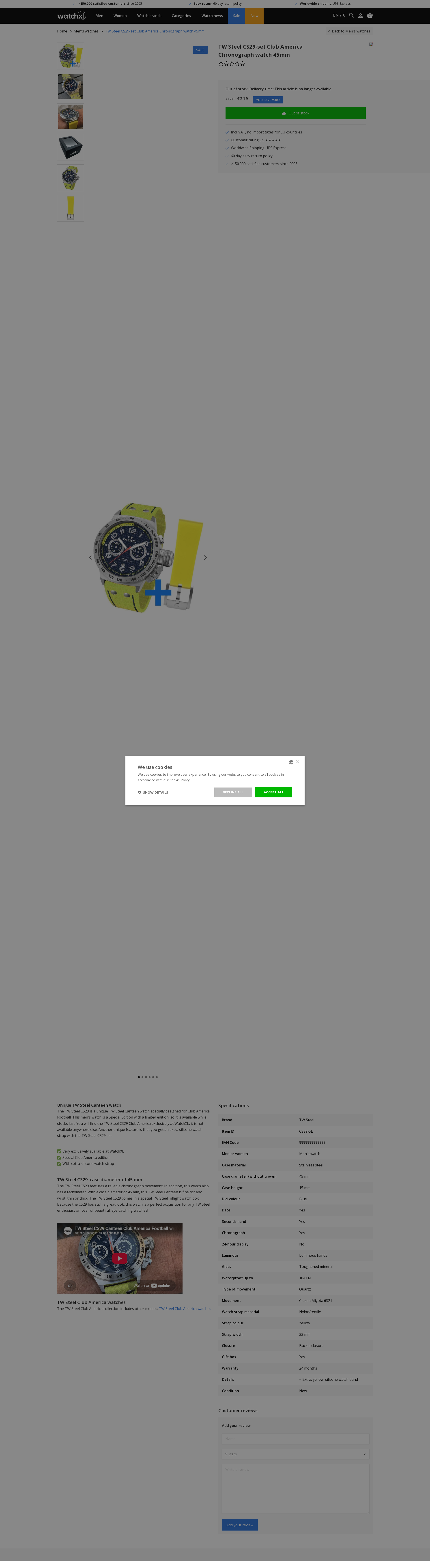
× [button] (297, 762)
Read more (200, 779)
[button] (153, 792)
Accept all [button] (274, 792)
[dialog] (215, 780)
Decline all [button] (233, 792)
